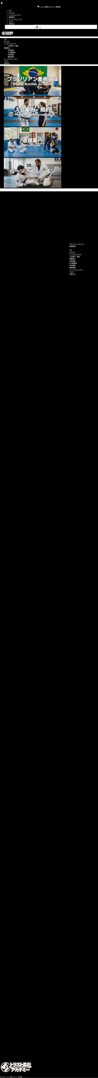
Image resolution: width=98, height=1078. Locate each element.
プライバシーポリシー (77, 244)
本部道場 (11, 50)
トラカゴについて (10, 43)
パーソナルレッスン (11, 59)
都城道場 (11, 57)
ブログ (6, 61)
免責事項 (72, 246)
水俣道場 (11, 54)
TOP (5, 39)
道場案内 (7, 48)
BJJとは (6, 41)
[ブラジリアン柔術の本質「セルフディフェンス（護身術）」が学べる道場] (49, 7)
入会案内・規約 (13, 46)
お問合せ (7, 63)
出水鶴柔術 (11, 52)
